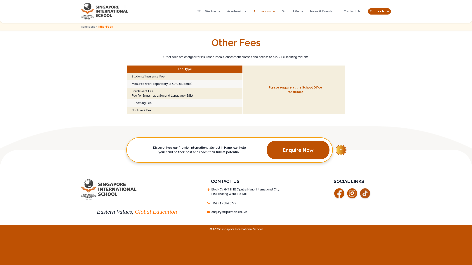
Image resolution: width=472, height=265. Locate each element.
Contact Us (352, 11)
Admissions (262, 11)
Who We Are (206, 11)
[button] (379, 11)
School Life (290, 11)
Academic (234, 11)
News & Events (321, 11)
